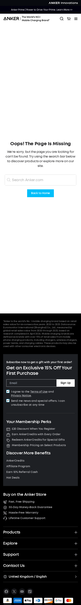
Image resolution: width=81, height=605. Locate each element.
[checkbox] (7, 391)
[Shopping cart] (69, 19)
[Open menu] (76, 19)
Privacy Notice (21, 395)
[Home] (27, 18)
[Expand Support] (76, 555)
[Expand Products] (76, 532)
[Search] (62, 19)
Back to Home (40, 193)
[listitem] (6, 591)
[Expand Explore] (76, 543)
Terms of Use (39, 392)
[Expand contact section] (76, 566)
